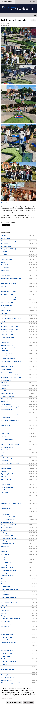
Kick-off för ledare (6, 369)
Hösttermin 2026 (5, 238)
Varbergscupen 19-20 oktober (9, 525)
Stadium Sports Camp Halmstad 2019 (11, 565)
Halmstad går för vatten (7, 583)
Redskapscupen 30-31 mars (8, 543)
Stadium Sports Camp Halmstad (9, 541)
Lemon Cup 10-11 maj (7, 302)
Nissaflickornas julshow (7, 522)
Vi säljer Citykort (5, 594)
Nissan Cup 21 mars (6, 265)
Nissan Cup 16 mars (6, 340)
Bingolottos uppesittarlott (8, 358)
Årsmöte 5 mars (5, 308)
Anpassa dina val (7, 698)
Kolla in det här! (5, 267)
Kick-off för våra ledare (7, 487)
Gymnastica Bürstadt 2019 (8, 527)
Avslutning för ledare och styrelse (10, 374)
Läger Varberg (5, 492)
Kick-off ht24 (4, 321)
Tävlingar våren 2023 (6, 372)
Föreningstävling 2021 (7, 439)
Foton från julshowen (6, 391)
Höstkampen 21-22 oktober (8, 364)
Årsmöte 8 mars (5, 385)
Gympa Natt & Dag (6, 530)
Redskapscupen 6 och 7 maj (8, 642)
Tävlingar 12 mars (5, 425)
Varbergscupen (5, 431)
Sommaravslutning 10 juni (8, 575)
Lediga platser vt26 (6, 275)
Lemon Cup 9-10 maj (6, 259)
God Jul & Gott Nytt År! (7, 650)
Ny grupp (3, 273)
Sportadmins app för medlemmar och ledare (13, 332)
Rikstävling (4, 254)
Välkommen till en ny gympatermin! (10, 683)
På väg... (3, 667)
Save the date (4, 559)
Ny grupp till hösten (6, 246)
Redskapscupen (5, 508)
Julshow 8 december (6, 310)
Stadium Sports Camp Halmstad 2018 (11, 618)
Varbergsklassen (5, 417)
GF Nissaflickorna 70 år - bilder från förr (11, 377)
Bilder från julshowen (6, 653)
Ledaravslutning (5, 257)
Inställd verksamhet (6, 468)
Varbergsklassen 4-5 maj (7, 337)
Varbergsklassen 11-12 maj (8, 538)
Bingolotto (4, 436)
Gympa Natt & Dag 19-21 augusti (10, 407)
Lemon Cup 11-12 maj (7, 334)
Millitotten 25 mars (6, 383)
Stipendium (4, 251)
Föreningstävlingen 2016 (7, 677)
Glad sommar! (4, 243)
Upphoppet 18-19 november (8, 348)
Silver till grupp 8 (5, 656)
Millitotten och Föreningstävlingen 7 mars (12, 503)
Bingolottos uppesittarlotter (8, 316)
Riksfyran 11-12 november (8, 353)
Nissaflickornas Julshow (7, 608)
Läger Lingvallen (5, 484)
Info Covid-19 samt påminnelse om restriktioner (14, 458)
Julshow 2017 (4, 605)
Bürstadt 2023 (4, 350)
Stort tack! (3, 235)
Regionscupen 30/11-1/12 (8, 516)
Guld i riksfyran (5, 581)
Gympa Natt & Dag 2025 (7, 294)
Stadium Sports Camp (7, 533)
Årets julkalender (5, 433)
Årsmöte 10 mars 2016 (7, 680)
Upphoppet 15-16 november (8, 283)
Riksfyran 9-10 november (7, 519)
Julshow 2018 (4, 551)
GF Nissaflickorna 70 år (7, 380)
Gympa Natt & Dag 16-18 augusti (10, 326)
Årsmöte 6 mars (5, 342)
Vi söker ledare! (5, 648)
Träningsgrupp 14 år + (7, 409)
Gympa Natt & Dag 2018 (7, 567)
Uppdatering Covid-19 (7, 474)
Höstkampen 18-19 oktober (8, 291)
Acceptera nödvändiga (14, 702)
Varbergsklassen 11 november (9, 356)
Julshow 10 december (7, 393)
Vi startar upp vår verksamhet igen (10, 463)
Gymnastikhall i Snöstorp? (8, 447)
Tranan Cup (4, 286)
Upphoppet (4, 313)
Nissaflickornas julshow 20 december (11, 278)
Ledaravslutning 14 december (9, 602)
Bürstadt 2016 (4, 664)
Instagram (3, 455)
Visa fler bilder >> (5, 203)
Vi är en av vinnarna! (6, 423)
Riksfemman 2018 (6, 562)
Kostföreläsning (5, 610)
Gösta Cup (4, 262)
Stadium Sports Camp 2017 (8, 661)
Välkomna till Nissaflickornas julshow (11, 289)
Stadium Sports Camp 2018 (8, 573)
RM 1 (2, 672)
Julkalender (4, 471)
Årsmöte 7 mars (5, 592)
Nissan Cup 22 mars (6, 305)
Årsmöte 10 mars (5, 460)
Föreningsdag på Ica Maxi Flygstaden (11, 420)
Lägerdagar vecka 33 (6, 490)
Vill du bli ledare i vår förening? (9, 570)
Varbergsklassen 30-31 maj (8, 249)
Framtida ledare (5, 626)
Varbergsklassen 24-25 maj (8, 297)
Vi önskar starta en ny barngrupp (9, 241)
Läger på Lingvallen (6, 621)
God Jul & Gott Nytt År (7, 345)
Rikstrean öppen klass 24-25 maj (10, 299)
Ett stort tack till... (5, 514)
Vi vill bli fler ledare (6, 450)
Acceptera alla (28, 702)
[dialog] (18, 695)
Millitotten (3, 388)
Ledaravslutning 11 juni (7, 535)
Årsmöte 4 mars (5, 270)
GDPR (2, 578)
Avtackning (4, 452)
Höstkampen (4, 401)
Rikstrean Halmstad (6, 281)
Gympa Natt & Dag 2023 (7, 366)
